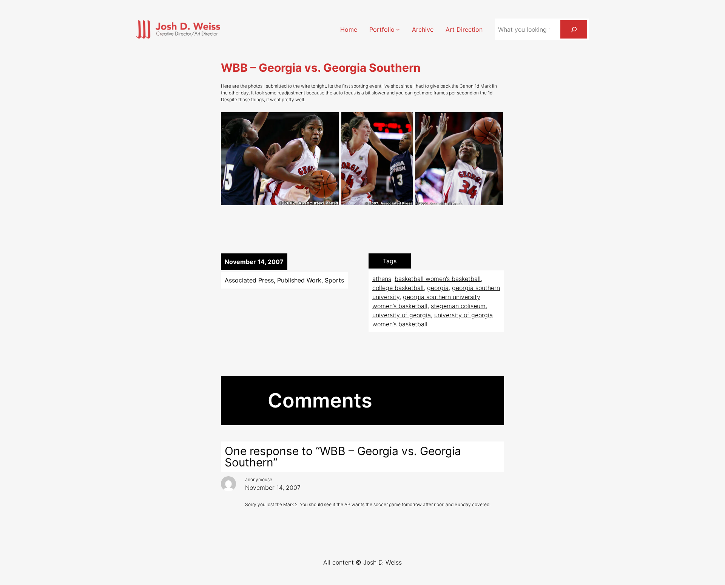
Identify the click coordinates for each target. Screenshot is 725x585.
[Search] (573, 29)
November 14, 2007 (273, 487)
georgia (438, 288)
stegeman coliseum (458, 306)
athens (381, 278)
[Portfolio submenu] (398, 29)
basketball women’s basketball (438, 278)
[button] (280, 158)
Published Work (299, 280)
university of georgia (401, 315)
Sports (334, 280)
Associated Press (249, 280)
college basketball (398, 288)
